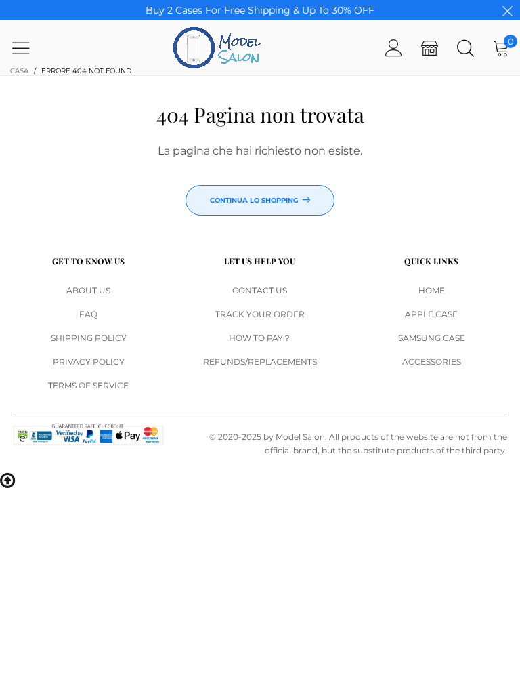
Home (431, 290)
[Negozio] (430, 47)
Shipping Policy (89, 338)
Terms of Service (88, 385)
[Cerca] (465, 47)
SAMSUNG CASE (431, 338)
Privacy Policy (89, 361)
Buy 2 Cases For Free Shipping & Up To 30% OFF (260, 10)
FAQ (88, 314)
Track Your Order (260, 314)
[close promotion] (507, 10)
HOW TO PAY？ (260, 338)
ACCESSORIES (431, 361)
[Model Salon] (217, 47)
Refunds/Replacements (260, 361)
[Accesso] (394, 47)
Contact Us (259, 290)
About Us (88, 290)
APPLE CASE (431, 314)
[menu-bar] (29, 48)
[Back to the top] (7, 479)
